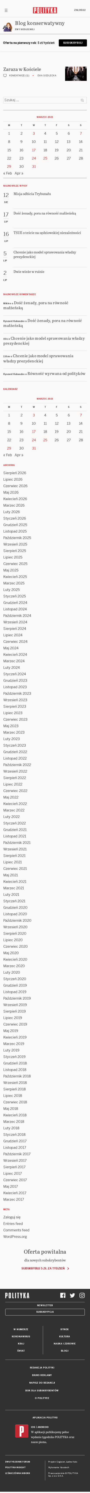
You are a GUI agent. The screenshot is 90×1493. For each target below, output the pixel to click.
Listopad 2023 (15, 687)
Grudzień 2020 (15, 907)
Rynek (65, 1329)
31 (34, 166)
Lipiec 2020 (13, 940)
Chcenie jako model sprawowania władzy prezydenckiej (44, 340)
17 (34, 150)
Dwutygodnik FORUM (17, 1462)
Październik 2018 (17, 1076)
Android (43, 1427)
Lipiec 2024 (12, 635)
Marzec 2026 (14, 505)
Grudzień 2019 (15, 985)
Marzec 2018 (13, 1121)
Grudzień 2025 (15, 525)
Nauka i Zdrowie (65, 1343)
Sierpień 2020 (14, 933)
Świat (21, 1350)
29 (9, 166)
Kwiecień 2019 (15, 1037)
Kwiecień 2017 (14, 1193)
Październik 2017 (17, 1154)
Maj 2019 (10, 1031)
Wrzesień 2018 (15, 1082)
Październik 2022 (17, 765)
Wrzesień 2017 (15, 1160)
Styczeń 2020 (14, 979)
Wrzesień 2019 (15, 1005)
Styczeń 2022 (14, 823)
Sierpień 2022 (14, 778)
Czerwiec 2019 (15, 1024)
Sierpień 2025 (14, 551)
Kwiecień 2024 (15, 654)
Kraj (21, 1343)
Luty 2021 (11, 894)
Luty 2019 (11, 1050)
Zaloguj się (12, 1217)
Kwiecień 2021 (14, 881)
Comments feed (16, 1230)
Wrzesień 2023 (15, 700)
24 (34, 158)
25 (45, 158)
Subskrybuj (73, 43)
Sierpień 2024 (14, 628)
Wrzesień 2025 (15, 544)
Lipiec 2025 (12, 557)
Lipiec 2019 (12, 1018)
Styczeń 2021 (14, 901)
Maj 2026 (11, 492)
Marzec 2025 (13, 583)
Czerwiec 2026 (15, 486)
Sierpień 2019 (14, 1011)
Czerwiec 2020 (15, 946)
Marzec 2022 (13, 810)
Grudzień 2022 (15, 752)
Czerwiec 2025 (15, 564)
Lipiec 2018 (12, 1095)
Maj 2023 (11, 726)
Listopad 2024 (15, 609)
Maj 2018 (10, 1108)
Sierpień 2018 (14, 1089)
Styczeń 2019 (14, 1057)
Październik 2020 (17, 920)
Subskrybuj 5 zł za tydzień (42, 1268)
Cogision (61, 1462)
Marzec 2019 (13, 1044)
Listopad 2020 (15, 914)
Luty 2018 (11, 1128)
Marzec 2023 (14, 732)
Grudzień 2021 (15, 829)
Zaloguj (80, 10)
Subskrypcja (45, 1312)
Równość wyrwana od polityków (57, 373)
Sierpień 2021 (14, 855)
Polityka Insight (15, 1467)
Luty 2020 (11, 972)
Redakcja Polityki (42, 1367)
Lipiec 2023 (12, 713)
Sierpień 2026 (14, 473)
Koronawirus (21, 1336)
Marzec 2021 (13, 888)
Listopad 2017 (14, 1147)
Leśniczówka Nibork (17, 1473)
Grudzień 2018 (15, 1063)
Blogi (65, 1350)
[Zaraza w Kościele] (76, 74)
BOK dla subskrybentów (42, 1390)
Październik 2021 (17, 842)
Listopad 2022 (15, 758)
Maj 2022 (10, 797)
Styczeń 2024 (14, 674)
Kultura (64, 1336)
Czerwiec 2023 (15, 719)
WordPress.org (15, 1236)
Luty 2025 (11, 589)
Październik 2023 (17, 693)
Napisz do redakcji (42, 1382)
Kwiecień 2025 (15, 576)
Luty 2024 (11, 667)
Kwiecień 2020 (15, 959)
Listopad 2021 (14, 836)
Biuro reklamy (42, 1375)
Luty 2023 (11, 739)
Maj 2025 (10, 570)
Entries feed (13, 1223)
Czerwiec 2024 (15, 641)
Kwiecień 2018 (15, 1115)
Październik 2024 (17, 615)
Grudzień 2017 (15, 1141)
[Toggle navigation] (6, 10)
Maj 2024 (11, 648)
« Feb (7, 173)
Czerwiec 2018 (15, 1102)
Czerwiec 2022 (15, 791)
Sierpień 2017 (14, 1167)
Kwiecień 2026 (15, 499)
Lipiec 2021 (12, 862)
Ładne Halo (71, 1462)
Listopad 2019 (14, 992)
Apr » (19, 173)
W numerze (21, 1329)
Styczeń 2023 (14, 745)
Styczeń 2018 (14, 1134)
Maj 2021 (10, 875)
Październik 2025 (17, 538)
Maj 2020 (11, 953)
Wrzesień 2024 (15, 622)
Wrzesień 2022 (15, 771)
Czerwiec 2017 (15, 1180)
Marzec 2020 (14, 966)
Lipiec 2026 (12, 479)
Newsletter (45, 1305)
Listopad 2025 (15, 531)
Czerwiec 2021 (15, 868)
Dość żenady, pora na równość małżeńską (36, 305)
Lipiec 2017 (12, 1173)
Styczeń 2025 (14, 596)
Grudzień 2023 (15, 680)
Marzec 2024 (14, 661)
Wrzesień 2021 (15, 849)
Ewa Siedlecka (47, 75)
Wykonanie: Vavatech (58, 1467)
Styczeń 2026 (14, 518)
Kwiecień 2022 (15, 804)
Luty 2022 (11, 817)
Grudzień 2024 (15, 602)
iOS (33, 1427)
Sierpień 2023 (14, 706)
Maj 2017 (10, 1186)
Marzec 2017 (13, 1199)
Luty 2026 (11, 512)
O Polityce (42, 1398)
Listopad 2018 (14, 1069)
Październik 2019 (17, 998)
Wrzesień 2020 (15, 927)
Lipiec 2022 (12, 784)
